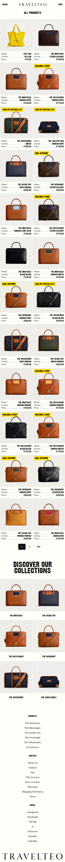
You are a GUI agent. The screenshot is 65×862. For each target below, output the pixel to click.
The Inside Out (49, 615)
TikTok (32, 822)
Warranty (33, 787)
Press (33, 797)
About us (32, 763)
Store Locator (32, 782)
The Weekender (16, 697)
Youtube (32, 836)
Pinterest (32, 831)
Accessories (32, 747)
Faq (32, 772)
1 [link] (21, 547)
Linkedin (32, 841)
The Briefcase (16, 615)
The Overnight (48, 656)
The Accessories (49, 697)
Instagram (32, 812)
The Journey (32, 777)
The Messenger (16, 656)
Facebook (32, 817)
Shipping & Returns (32, 792)
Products (32, 716)
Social (32, 805)
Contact (32, 756)
